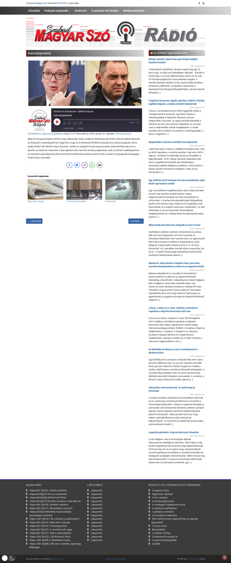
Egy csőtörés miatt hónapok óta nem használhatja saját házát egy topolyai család (177, 182)
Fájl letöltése (34, 133)
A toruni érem (159, 526)
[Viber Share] (85, 165)
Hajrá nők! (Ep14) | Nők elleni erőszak (50, 522)
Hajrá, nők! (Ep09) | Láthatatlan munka (50, 540)
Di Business (194, 559)
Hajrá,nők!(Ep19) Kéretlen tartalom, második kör (55, 501)
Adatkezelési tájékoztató (115, 559)
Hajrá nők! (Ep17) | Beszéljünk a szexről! (51, 508)
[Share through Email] (100, 165)
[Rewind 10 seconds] (69, 123)
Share (80, 128)
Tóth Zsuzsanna (123, 133)
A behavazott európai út (164, 536)
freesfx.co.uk (57, 559)
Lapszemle (96, 490)
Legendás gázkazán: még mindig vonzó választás (174, 432)
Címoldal (34, 10)
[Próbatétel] (123, 189)
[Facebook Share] (69, 165)
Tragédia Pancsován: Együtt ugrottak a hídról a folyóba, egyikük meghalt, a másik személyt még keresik (177, 102)
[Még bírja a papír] (45, 189)
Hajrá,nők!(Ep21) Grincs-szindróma (48, 494)
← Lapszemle (34, 221)
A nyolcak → (136, 221)
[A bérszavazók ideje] (84, 189)
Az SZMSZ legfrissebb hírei (170, 53)
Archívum (81, 10)
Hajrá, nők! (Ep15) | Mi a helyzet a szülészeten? (55, 518)
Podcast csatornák (56, 10)
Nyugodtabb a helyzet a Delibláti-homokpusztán (173, 142)
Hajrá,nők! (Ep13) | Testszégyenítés (48, 526)
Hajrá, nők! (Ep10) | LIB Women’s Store (50, 536)
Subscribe (68, 128)
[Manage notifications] (224, 557)
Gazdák (156, 543)
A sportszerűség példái (164, 540)
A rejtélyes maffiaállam (164, 508)
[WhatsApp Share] (92, 165)
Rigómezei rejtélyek (162, 494)
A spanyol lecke (160, 490)
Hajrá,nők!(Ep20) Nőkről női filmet (48, 497)
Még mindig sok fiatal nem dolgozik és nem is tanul (174, 225)
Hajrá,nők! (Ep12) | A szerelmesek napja (51, 529)
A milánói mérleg (161, 533)
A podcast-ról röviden (104, 10)
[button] (9, 558)
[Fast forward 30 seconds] (80, 123)
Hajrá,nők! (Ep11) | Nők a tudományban (50, 533)
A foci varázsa (159, 497)
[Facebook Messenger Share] (77, 165)
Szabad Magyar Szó (37, 3)
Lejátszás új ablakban (51, 133)
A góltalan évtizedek (163, 511)
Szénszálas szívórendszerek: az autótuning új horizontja (172, 389)
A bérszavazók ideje (76, 201)
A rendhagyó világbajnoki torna (168, 504)
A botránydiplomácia (163, 501)
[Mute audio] (64, 123)
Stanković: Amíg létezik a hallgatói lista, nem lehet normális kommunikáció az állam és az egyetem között (176, 265)
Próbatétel (110, 201)
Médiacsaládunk (133, 10)
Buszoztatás (158, 529)
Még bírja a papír (36, 201)
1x (75, 123)
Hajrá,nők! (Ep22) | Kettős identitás (48, 490)
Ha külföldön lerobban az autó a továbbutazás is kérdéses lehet (173, 351)
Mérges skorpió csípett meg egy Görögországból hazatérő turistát (173, 61)
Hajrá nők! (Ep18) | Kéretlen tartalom (49, 504)
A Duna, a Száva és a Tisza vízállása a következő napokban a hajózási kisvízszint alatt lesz (173, 309)
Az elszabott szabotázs (164, 515)
